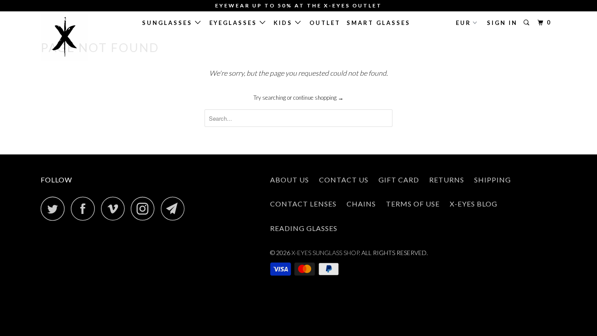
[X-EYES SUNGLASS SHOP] (85, 37)
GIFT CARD (398, 179)
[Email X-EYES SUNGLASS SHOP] (175, 208)
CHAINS (361, 204)
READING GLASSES (303, 228)
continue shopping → (318, 97)
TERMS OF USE (413, 204)
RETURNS (446, 179)
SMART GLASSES (378, 22)
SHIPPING (492, 179)
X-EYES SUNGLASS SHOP (325, 252)
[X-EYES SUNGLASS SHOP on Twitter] (55, 208)
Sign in (502, 22)
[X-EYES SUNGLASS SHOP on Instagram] (145, 208)
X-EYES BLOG (473, 204)
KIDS (284, 22)
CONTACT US (343, 179)
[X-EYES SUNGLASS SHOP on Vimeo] (115, 208)
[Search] (528, 22)
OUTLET (324, 22)
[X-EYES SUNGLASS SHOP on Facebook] (85, 208)
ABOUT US (289, 179)
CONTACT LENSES (303, 204)
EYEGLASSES (234, 22)
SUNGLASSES (168, 22)
